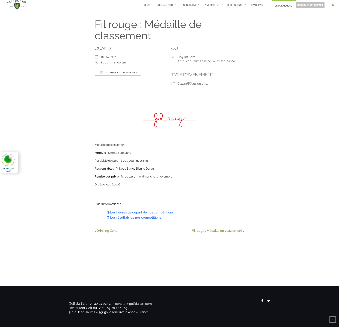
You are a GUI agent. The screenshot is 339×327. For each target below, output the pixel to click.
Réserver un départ (310, 5)
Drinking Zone (107, 231)
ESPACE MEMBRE (283, 5)
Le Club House (235, 5)
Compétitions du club (192, 83)
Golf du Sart (186, 57)
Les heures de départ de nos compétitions (141, 212)
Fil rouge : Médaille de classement (217, 231)
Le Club (145, 5)
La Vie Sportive (212, 5)
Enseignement (188, 5)
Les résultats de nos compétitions (135, 217)
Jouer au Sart (165, 5)
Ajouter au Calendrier (120, 72)
